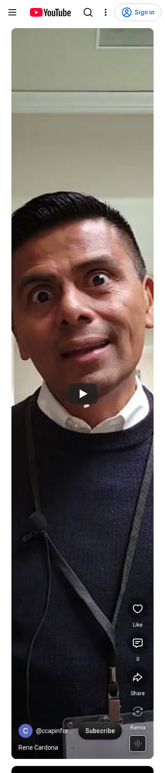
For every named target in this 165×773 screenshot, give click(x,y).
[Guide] (12, 12)
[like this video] (137, 608)
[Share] (137, 677)
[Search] (88, 12)
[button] (25, 731)
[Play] (83, 393)
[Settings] (105, 12)
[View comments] (137, 642)
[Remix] (137, 711)
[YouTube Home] (50, 12)
